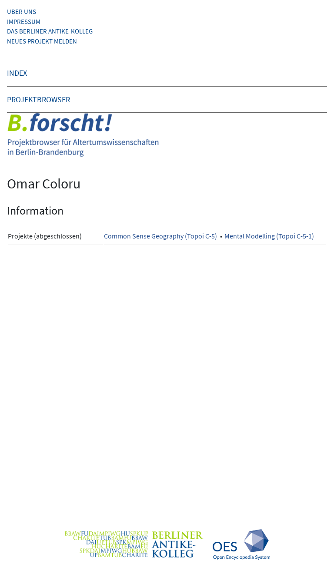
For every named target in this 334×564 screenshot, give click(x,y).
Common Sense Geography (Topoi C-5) (160, 236)
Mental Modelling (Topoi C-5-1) (269, 236)
